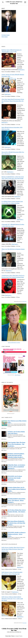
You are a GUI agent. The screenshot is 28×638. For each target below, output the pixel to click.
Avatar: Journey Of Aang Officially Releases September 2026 (13, 75)
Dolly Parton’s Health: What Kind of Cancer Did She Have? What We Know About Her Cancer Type (13, 549)
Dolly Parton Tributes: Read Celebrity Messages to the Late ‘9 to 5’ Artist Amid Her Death (12, 598)
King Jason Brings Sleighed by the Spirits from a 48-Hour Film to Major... (16, 522)
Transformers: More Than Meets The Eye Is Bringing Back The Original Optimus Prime (13, 276)
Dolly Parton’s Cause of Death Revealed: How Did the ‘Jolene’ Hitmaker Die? (12, 573)
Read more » (21, 69)
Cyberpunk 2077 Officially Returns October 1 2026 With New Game (13, 225)
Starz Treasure (17, 374)
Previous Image (6, 35)
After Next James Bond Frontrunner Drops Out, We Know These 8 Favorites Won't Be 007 (13, 100)
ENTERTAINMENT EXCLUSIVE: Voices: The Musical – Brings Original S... (16, 500)
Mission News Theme (9, 636)
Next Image (5, 36)
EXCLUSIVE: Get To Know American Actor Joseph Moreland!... (15, 477)
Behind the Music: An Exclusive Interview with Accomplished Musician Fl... (16, 466)
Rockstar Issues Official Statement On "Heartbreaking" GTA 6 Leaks (11, 50)
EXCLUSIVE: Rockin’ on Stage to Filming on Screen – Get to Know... (16, 534)
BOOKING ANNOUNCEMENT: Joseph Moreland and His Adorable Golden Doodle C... (16, 455)
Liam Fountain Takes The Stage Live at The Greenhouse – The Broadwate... (16, 444)
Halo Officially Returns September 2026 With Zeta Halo (12, 128)
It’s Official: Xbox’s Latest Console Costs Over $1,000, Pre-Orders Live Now (12, 202)
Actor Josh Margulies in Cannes (14, 342)
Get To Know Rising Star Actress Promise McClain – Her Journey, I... (17, 511)
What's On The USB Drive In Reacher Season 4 (13, 250)
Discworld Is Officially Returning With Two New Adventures (13, 153)
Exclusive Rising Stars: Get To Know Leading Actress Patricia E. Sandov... (17, 489)
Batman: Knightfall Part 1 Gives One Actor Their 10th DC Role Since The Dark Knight (13, 177)
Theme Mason (24, 301)
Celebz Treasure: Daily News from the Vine (14, 629)
